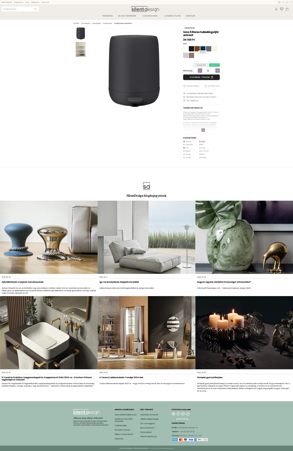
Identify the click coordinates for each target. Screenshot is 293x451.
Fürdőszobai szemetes (123, 23)
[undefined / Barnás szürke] (191, 55)
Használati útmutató (149, 414)
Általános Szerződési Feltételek (124, 420)
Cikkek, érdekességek (149, 419)
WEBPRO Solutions (169, 448)
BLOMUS (202, 141)
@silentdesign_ (183, 419)
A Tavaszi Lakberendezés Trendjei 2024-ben (121, 377)
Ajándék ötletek (172, 15)
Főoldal (76, 23)
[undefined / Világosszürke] (185, 55)
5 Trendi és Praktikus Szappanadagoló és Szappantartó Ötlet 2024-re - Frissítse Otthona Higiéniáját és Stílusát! (47, 378)
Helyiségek (96, 23)
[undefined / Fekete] (191, 48)
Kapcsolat (45, 2)
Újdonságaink (150, 15)
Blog (27, 2)
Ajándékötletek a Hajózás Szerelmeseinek (22, 282)
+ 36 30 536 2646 (187, 431)
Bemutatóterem (147, 428)
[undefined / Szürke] (208, 48)
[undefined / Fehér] (185, 48)
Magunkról (35, 2)
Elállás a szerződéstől (124, 434)
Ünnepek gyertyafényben (209, 377)
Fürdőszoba (107, 23)
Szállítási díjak (121, 425)
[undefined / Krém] (214, 48)
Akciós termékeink (127, 15)
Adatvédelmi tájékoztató (126, 414)
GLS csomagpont (147, 423)
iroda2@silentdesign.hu (187, 427)
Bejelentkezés (7, 2)
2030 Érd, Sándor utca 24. (190, 435)
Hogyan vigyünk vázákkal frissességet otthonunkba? (224, 282)
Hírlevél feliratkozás (148, 436)
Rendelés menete (122, 430)
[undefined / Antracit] (203, 48)
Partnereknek (146, 432)
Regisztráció (18, 2)
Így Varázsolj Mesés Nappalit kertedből (119, 282)
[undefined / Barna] (197, 48)
